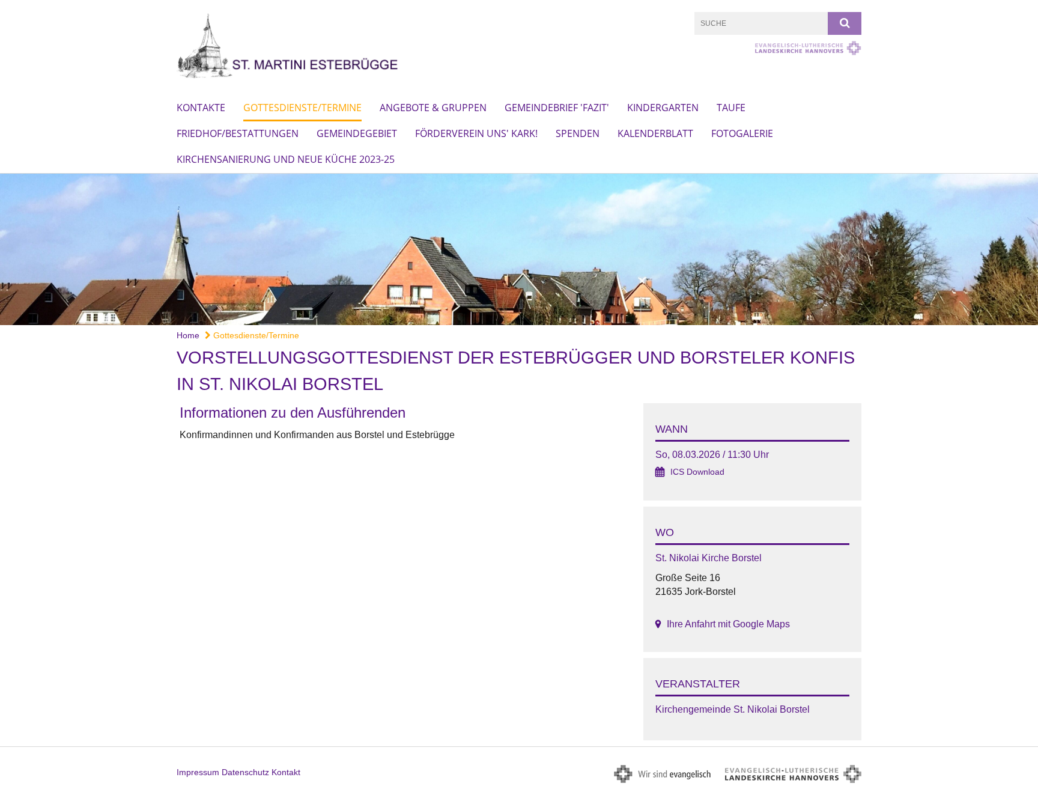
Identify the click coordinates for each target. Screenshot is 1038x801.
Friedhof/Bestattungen (238, 133)
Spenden (577, 133)
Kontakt (286, 772)
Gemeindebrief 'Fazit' (557, 107)
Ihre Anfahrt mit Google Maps (728, 624)
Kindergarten (663, 107)
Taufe (731, 107)
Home (188, 335)
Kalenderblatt (655, 133)
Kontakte (201, 107)
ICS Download (697, 472)
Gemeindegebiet (357, 133)
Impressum (198, 772)
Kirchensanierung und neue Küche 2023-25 (286, 159)
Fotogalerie (742, 133)
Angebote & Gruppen (433, 107)
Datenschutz (245, 772)
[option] (519, 249)
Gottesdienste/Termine (302, 107)
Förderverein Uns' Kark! (476, 133)
